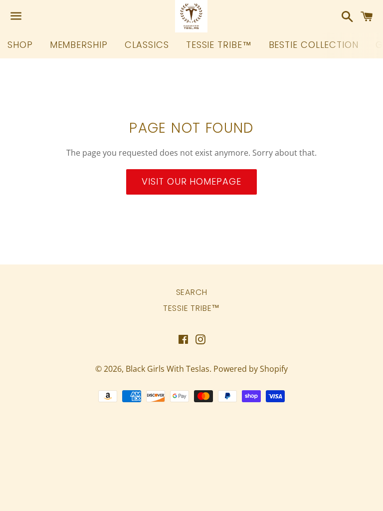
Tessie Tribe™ (219, 44)
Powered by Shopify (250, 368)
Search (191, 292)
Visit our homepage (191, 181)
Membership (79, 44)
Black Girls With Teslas (167, 368)
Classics (147, 44)
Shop (20, 44)
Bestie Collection (314, 44)
